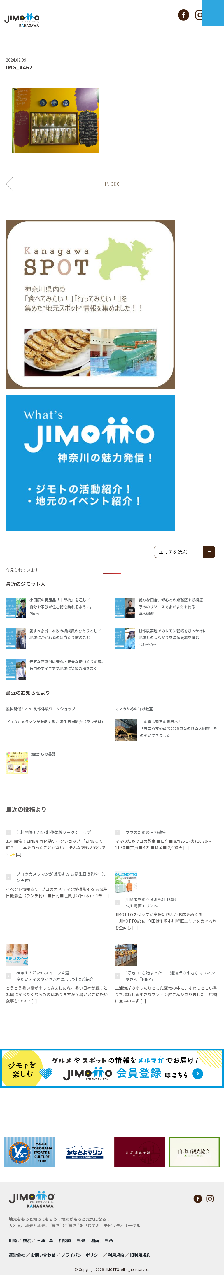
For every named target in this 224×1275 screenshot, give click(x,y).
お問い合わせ (43, 1255)
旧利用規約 (140, 1255)
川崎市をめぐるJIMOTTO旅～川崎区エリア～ (150, 902)
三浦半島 (45, 1240)
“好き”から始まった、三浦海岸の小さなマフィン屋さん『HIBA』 (170, 976)
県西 (109, 1240)
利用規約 (116, 1255)
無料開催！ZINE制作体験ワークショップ (53, 832)
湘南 (95, 1240)
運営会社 (17, 1255)
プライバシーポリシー (81, 1255)
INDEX (112, 183)
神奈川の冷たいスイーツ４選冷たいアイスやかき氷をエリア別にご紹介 (55, 976)
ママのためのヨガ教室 (145, 832)
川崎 (13, 1240)
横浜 (27, 1240)
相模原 (65, 1240)
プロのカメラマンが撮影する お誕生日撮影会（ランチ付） (61, 877)
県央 (81, 1240)
